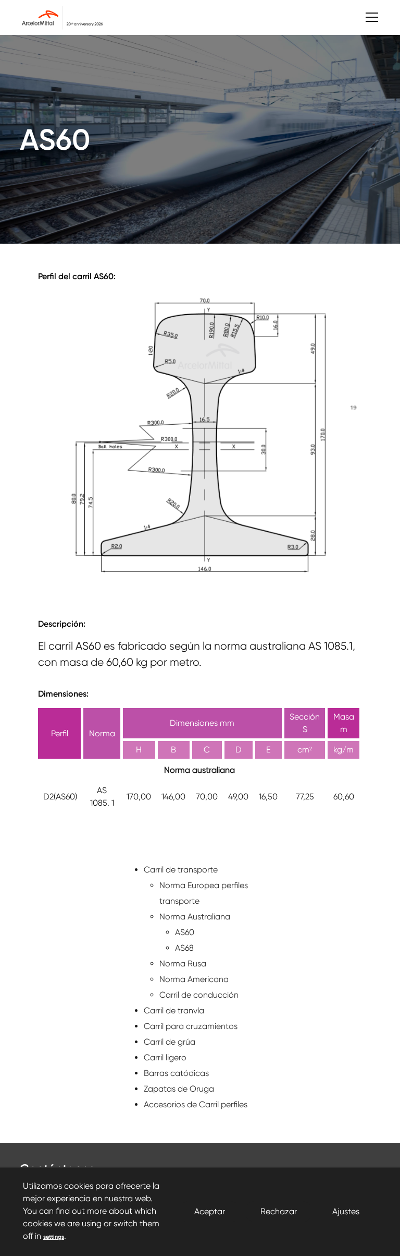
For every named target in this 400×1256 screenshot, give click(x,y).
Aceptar (209, 1211)
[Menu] (366, 17)
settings (53, 1237)
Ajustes (345, 1211)
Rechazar (278, 1211)
